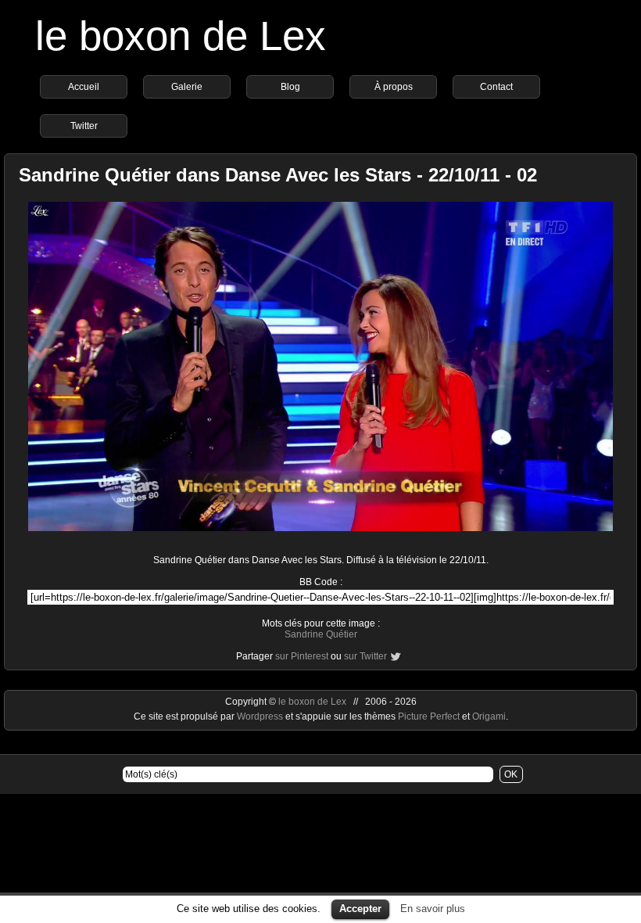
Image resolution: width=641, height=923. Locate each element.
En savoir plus (432, 908)
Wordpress (261, 716)
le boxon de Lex (180, 36)
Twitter (84, 125)
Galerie (186, 86)
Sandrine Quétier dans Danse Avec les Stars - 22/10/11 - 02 (278, 174)
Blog (290, 86)
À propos (393, 86)
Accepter (360, 908)
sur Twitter (365, 656)
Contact (496, 86)
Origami (489, 716)
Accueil (83, 86)
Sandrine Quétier (321, 634)
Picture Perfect (429, 716)
